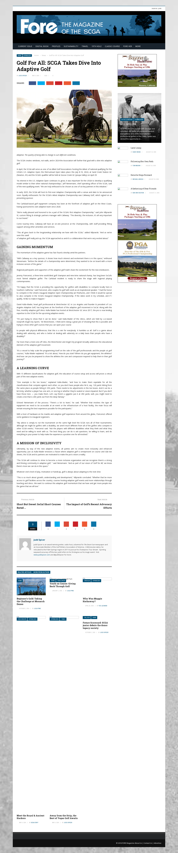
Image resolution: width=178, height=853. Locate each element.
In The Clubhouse (127, 119)
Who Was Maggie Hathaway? (92, 600)
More (138, 46)
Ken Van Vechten (138, 193)
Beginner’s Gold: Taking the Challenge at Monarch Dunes (31, 601)
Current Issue (25, 46)
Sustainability (71, 46)
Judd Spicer (23, 75)
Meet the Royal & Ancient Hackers (30, 817)
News (19, 55)
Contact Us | (149, 843)
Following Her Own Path (142, 161)
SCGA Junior (61, 581)
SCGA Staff (34, 822)
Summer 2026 (139, 119)
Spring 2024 (27, 55)
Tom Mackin (136, 165)
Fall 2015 (87, 617)
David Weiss (137, 152)
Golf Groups (22, 619)
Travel (85, 46)
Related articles (24, 572)
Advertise (157, 843)
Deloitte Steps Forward (141, 175)
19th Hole (97, 46)
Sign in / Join (156, 8)
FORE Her (127, 46)
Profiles (56, 46)
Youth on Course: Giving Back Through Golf (63, 585)
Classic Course (112, 46)
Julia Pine (37, 608)
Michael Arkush (138, 179)
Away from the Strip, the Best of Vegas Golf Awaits (64, 817)
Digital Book (41, 46)
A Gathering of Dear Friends (143, 188)
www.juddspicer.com (42, 555)
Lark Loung (136, 148)
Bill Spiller (128, 124)
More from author (41, 572)
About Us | (139, 843)
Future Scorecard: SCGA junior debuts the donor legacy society (95, 625)
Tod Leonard (103, 606)
